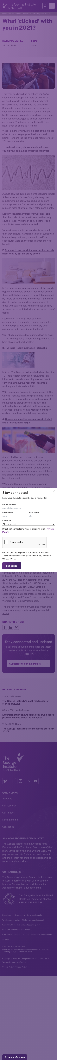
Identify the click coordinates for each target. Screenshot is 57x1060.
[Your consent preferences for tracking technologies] (14, 1057)
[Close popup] (54, 490)
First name (7, 512)
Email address (9, 504)
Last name (34, 512)
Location (6, 520)
